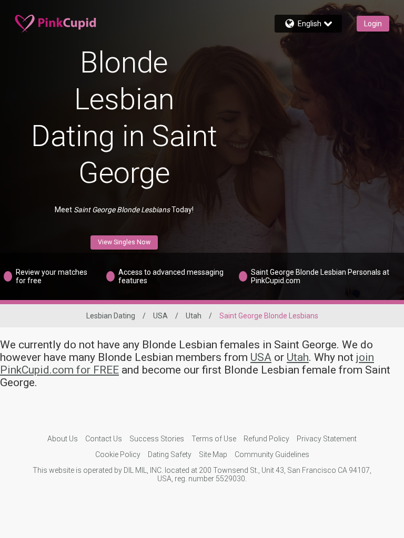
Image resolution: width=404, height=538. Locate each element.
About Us (62, 438)
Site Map (213, 454)
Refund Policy (266, 438)
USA (160, 316)
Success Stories (156, 438)
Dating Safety (169, 454)
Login (373, 23)
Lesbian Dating (110, 316)
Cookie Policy (117, 454)
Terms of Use (213, 438)
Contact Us (103, 438)
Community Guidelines (272, 454)
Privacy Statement (327, 438)
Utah (193, 316)
